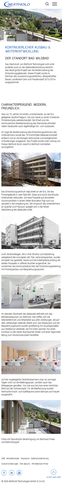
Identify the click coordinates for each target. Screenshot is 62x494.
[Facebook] (4, 472)
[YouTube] (19, 472)
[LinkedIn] (11, 472)
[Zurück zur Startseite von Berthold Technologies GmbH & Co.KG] (17, 4)
